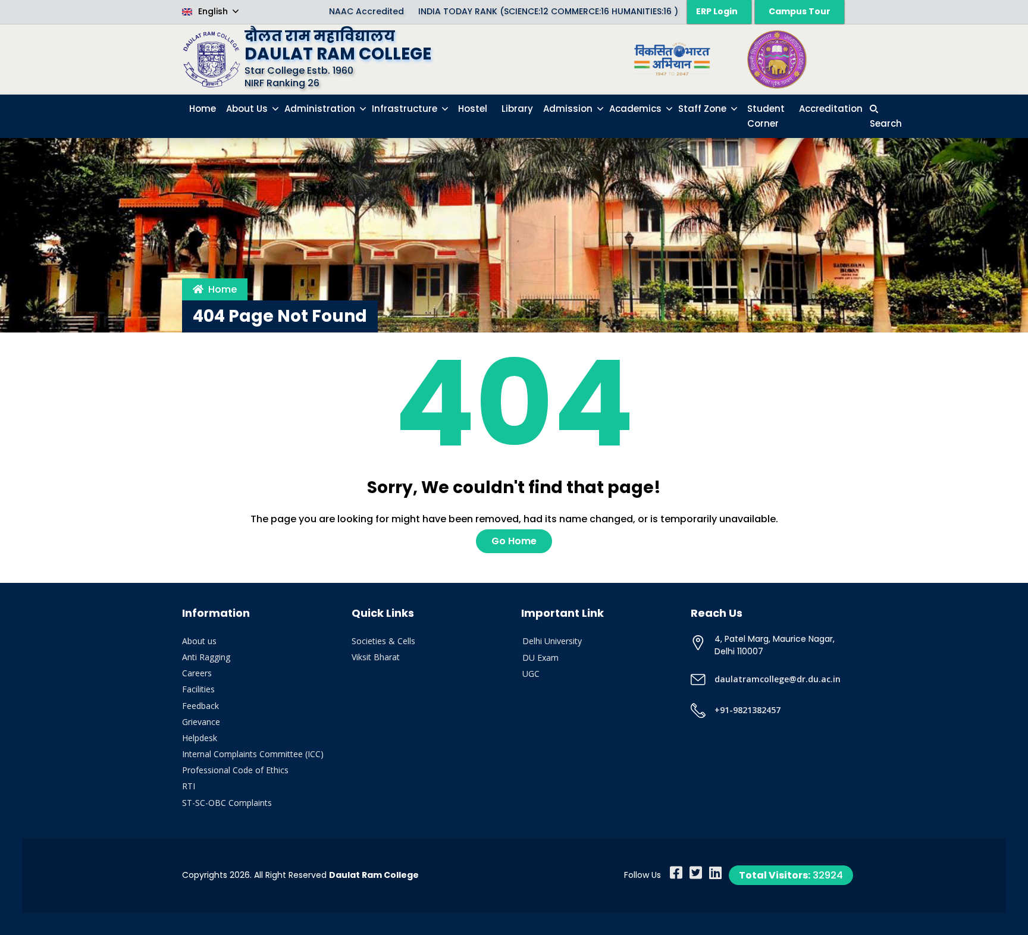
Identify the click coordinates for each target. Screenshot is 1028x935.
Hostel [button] (472, 108)
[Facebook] (676, 872)
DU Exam (540, 657)
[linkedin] (715, 872)
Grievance (201, 721)
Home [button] (202, 108)
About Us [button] (248, 108)
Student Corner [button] (766, 116)
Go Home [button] (514, 541)
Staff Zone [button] (703, 108)
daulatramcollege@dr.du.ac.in (777, 679)
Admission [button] (569, 108)
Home (222, 289)
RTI (188, 786)
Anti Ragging (206, 657)
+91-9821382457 (747, 710)
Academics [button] (636, 108)
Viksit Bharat (376, 657)
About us (199, 641)
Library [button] (517, 108)
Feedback (200, 705)
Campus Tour (799, 11)
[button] (886, 116)
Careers (197, 673)
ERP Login (717, 11)
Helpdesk (199, 737)
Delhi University (552, 641)
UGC (531, 673)
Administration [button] (321, 108)
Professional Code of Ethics (235, 770)
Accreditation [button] (831, 108)
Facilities (198, 689)
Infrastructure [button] (406, 108)
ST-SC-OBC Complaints (227, 802)
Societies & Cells (383, 641)
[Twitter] (695, 872)
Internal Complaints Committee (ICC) (253, 754)
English (213, 11)
